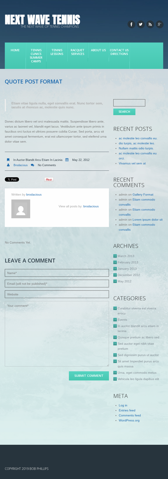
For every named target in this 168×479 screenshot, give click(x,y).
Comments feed (130, 415)
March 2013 (126, 256)
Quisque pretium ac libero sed (138, 337)
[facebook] (131, 24)
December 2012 (129, 275)
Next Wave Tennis (42, 19)
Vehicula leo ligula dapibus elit (138, 379)
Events (122, 319)
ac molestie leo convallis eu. (138, 138)
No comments (47, 165)
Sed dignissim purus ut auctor (138, 355)
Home (15, 50)
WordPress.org (129, 420)
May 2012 (124, 281)
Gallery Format (143, 194)
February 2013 (128, 262)
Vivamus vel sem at (132, 163)
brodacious (21, 165)
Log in (123, 405)
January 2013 (127, 268)
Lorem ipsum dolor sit (148, 219)
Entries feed (127, 410)
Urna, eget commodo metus (137, 372)
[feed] (150, 24)
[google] (159, 24)
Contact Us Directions (119, 52)
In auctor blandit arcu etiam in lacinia (37, 160)
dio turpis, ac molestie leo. (137, 143)
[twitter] (140, 24)
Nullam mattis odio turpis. (136, 148)
